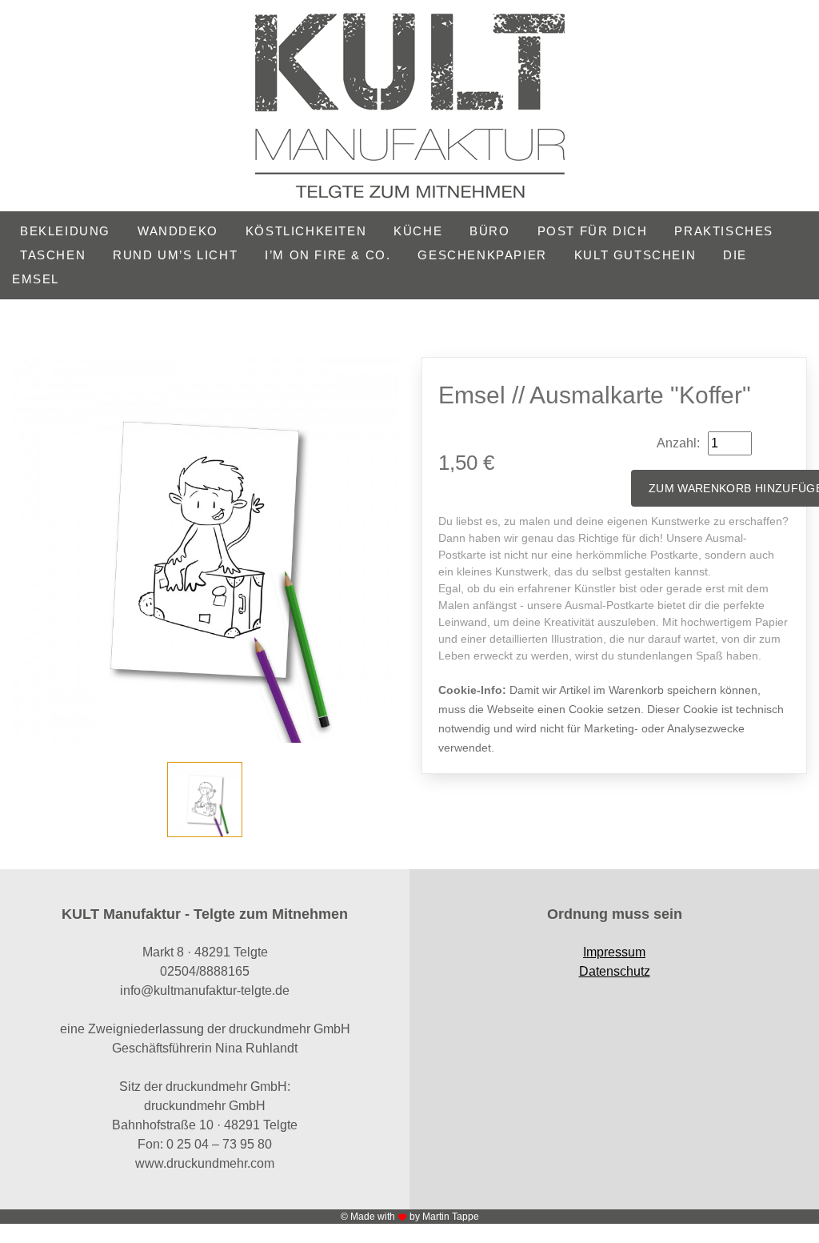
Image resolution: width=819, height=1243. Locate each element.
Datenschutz (614, 971)
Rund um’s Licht (175, 255)
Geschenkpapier (481, 255)
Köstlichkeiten (306, 231)
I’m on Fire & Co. (327, 255)
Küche (418, 231)
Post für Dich (592, 231)
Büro (489, 231)
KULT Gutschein (635, 255)
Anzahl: (678, 443)
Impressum (614, 952)
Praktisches (723, 231)
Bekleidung (65, 231)
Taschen (53, 255)
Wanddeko (178, 231)
